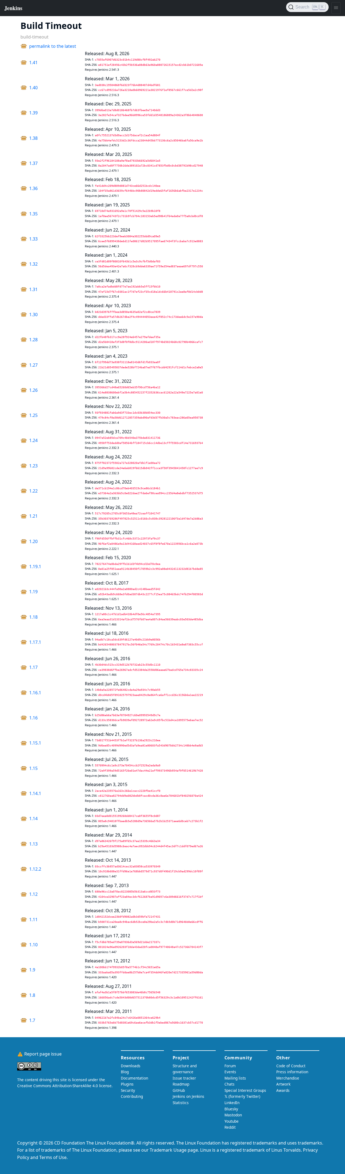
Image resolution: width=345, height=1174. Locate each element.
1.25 (33, 415)
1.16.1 (35, 693)
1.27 (33, 365)
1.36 (33, 188)
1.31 (33, 289)
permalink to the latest (52, 46)
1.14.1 (35, 793)
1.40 (33, 88)
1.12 (33, 894)
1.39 (33, 113)
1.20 (33, 541)
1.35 (33, 214)
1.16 (33, 718)
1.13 (33, 844)
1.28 (33, 340)
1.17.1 (35, 642)
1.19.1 (35, 567)
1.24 (33, 440)
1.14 (33, 819)
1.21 (33, 516)
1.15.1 (35, 743)
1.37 (33, 163)
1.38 (33, 138)
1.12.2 (35, 869)
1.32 (33, 264)
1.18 (33, 617)
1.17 (33, 667)
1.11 (33, 920)
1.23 (33, 466)
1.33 (33, 239)
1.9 (32, 970)
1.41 (33, 63)
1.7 (32, 1020)
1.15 (33, 768)
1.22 (33, 491)
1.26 (33, 390)
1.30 (33, 315)
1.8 (32, 995)
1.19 (33, 592)
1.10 (33, 945)
